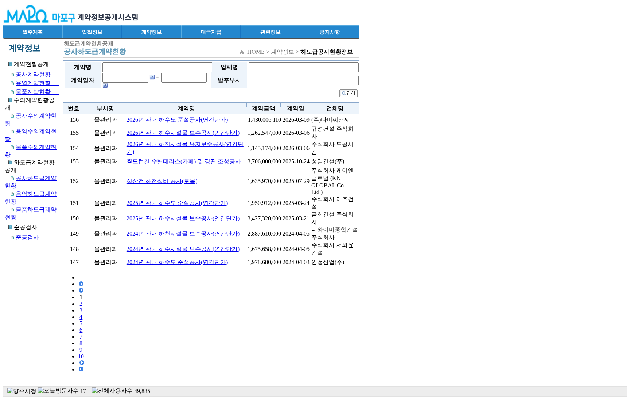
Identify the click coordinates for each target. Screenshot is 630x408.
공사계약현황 (37, 74)
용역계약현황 (37, 83)
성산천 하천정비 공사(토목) (162, 181)
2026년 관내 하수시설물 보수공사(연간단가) (183, 133)
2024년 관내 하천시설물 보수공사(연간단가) (183, 233)
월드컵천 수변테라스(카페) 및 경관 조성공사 (184, 161)
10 (81, 356)
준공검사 (27, 237)
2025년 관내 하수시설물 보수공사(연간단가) (183, 218)
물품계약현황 (37, 92)
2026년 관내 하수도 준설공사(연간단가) (177, 120)
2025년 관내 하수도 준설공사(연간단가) (177, 203)
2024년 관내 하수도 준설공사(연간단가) (177, 262)
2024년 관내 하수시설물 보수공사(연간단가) (183, 249)
